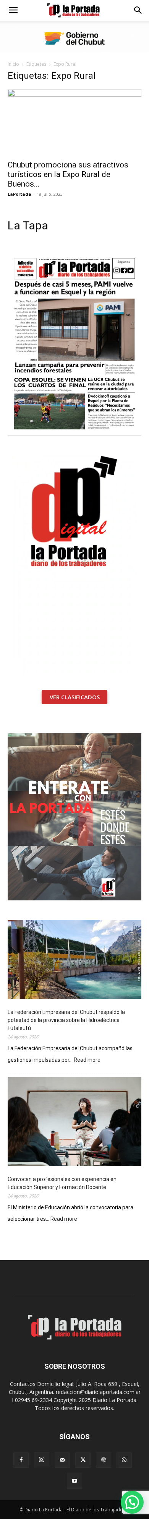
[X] (83, 1460)
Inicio (13, 64)
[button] (13, 10)
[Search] (138, 10)
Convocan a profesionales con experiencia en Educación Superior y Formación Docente (62, 1183)
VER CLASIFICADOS (75, 697)
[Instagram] (41, 1459)
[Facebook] (21, 1460)
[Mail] (62, 1460)
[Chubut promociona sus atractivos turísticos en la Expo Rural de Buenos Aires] (74, 122)
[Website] (103, 1460)
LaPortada (19, 194)
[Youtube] (74, 1481)
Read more (87, 1060)
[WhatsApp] (124, 1460)
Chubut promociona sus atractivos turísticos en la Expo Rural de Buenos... (68, 174)
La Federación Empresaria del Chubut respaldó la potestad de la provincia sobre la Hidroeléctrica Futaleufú (66, 1020)
